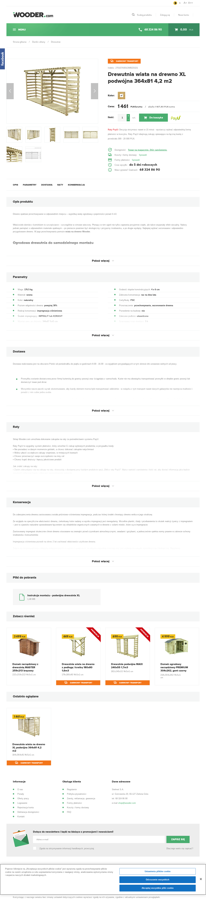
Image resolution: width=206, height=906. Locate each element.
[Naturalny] (121, 95)
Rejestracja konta (25, 807)
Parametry (29, 184)
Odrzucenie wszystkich (157, 880)
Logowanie (22, 803)
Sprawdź (143, 155)
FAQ (69, 812)
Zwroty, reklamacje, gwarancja (81, 798)
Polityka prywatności (76, 794)
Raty (60, 184)
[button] (128, 116)
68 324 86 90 (121, 798)
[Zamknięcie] (200, 879)
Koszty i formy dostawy (78, 807)
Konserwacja (76, 184)
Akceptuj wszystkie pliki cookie (157, 888)
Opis (15, 184)
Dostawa (46, 184)
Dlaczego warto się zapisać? (179, 848)
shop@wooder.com (127, 803)
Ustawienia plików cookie (157, 871)
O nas (20, 789)
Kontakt (21, 816)
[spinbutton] (122, 117)
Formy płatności (74, 803)
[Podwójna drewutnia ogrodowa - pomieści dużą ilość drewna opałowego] (52, 91)
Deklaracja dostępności (28, 812)
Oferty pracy (23, 798)
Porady (20, 794)
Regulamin (72, 789)
